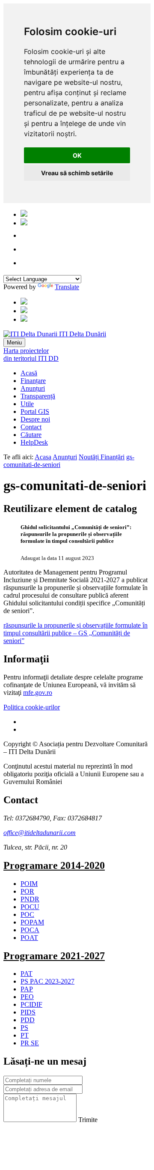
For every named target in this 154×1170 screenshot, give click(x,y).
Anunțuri (33, 388)
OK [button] (77, 155)
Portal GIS (35, 411)
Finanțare (33, 380)
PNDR (30, 899)
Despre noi (35, 419)
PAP (27, 989)
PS (24, 1027)
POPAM (32, 922)
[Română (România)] (24, 214)
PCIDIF (31, 1004)
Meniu (14, 342)
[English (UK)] (24, 223)
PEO (27, 996)
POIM (29, 883)
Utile (27, 403)
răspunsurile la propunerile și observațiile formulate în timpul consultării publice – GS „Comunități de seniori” (75, 633)
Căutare (31, 434)
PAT (27, 973)
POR (27, 891)
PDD (28, 1019)
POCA (30, 930)
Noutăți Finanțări (101, 457)
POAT (29, 937)
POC (27, 914)
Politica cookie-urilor (31, 707)
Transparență (38, 396)
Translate (67, 286)
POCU (30, 906)
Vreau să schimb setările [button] (77, 173)
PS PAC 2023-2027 (47, 981)
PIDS (28, 1012)
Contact (31, 427)
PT (25, 1035)
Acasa (43, 457)
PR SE (30, 1043)
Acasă (29, 373)
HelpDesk (34, 442)
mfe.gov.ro (37, 692)
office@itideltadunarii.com (39, 832)
